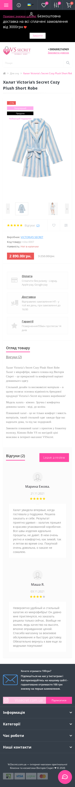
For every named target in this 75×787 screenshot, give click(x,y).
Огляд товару (18, 347)
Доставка (29, 297)
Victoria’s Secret (32, 237)
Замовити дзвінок (58, 52)
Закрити (38, 35)
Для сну (14, 73)
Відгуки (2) (14, 357)
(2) (38, 225)
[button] (31, 14)
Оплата (27, 276)
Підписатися (59, 700)
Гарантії (27, 321)
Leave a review (54, 457)
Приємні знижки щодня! (19, 16)
